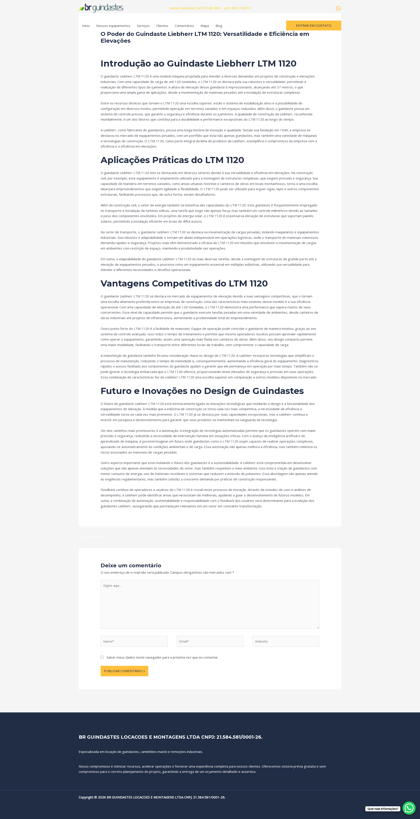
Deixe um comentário (117, 48)
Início (86, 25)
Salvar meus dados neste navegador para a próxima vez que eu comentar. (163, 657)
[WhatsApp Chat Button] (409, 808)
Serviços (143, 25)
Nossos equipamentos (113, 25)
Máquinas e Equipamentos (155, 48)
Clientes (162, 25)
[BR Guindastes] (101, 7)
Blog (218, 25)
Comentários (184, 25)
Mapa (205, 25)
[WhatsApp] (338, 8)
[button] (313, 25)
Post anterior (91, 537)
